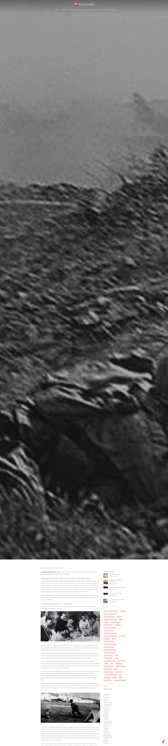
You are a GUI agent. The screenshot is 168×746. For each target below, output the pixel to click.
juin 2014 (105, 739)
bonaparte (119, 616)
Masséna (106, 663)
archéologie (122, 611)
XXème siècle (84, 295)
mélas (111, 663)
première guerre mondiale (110, 674)
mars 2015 (106, 730)
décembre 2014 (107, 736)
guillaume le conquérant (110, 652)
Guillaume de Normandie (110, 650)
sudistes (115, 677)
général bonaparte (108, 655)
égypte (120, 677)
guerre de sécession (109, 647)
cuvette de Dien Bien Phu (110, 633)
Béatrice (120, 619)
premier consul (118, 672)
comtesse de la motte (109, 627)
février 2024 (106, 697)
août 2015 (106, 724)
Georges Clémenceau (109, 641)
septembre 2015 (107, 723)
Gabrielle (114, 638)
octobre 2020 (107, 706)
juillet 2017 (106, 710)
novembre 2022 (107, 702)
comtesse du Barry (108, 630)
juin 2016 (105, 715)
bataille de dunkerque (109, 616)
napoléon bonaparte (109, 666)
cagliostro (106, 622)
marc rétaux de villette (109, 661)
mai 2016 (105, 717)
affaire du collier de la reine (111, 611)
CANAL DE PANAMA (116, 622)
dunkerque (106, 638)
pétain (120, 674)
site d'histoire (107, 677)
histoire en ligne (108, 658)
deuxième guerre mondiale (110, 636)
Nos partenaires (107, 689)
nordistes (115, 669)
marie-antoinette (121, 661)
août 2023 (106, 699)
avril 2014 (105, 743)
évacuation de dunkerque (120, 680)
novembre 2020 (107, 704)
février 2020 (106, 708)
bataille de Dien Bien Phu (110, 614)
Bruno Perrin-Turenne (85, 304)
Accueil (43, 568)
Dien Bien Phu (122, 636)
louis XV (116, 658)
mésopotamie (118, 663)
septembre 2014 (107, 737)
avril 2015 (105, 728)
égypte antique (107, 680)
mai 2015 (105, 726)
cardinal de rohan (108, 625)
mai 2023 (105, 701)
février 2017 (106, 713)
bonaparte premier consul (110, 619)
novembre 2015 (107, 721)
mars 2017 (106, 712)
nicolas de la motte (120, 666)
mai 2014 (105, 741)
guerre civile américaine (109, 644)
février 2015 (106, 732)
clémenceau (118, 625)
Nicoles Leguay (107, 669)
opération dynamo (108, 672)
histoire (117, 655)
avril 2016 (105, 719)
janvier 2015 (106, 734)
